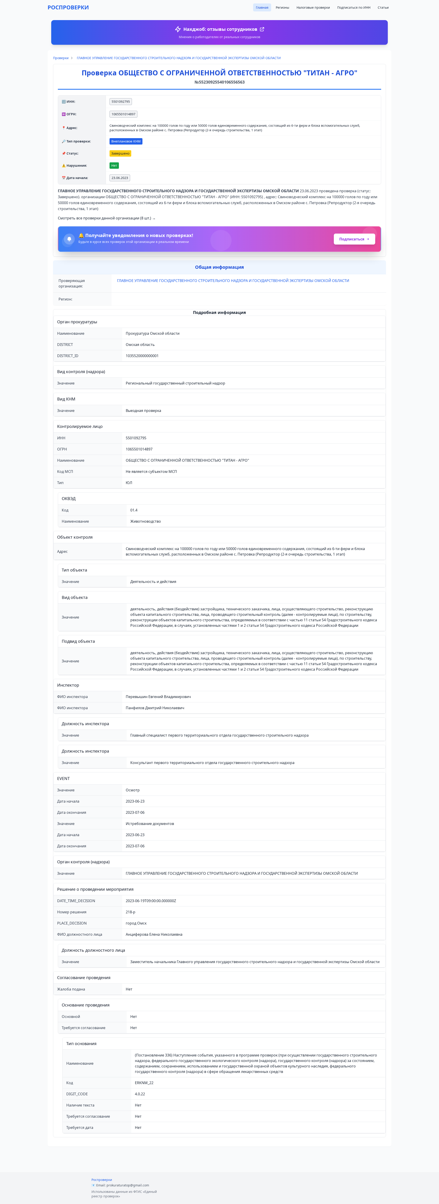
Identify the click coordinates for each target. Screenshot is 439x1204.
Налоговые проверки (313, 7)
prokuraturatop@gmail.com (128, 1185)
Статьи (383, 7)
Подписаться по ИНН (353, 7)
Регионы (282, 7)
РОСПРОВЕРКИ (68, 7)
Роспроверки (101, 1180)
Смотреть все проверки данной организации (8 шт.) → (107, 218)
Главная (262, 7)
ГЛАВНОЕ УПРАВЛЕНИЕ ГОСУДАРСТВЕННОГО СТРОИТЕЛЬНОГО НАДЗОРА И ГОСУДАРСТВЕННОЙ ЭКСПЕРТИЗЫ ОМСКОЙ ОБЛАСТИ (179, 58)
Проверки (61, 58)
